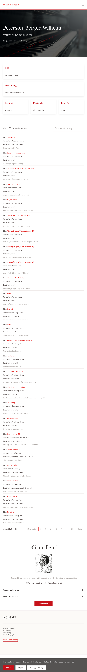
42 (72, 529)
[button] (83, 4)
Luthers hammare (13, 449)
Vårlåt (9, 293)
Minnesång (11, 403)
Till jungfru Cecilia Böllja (16, 278)
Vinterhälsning (12, 418)
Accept (8, 668)
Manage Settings (36, 668)
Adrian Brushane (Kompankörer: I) (19, 340)
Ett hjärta (10, 512)
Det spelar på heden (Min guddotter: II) (21, 168)
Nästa (79, 529)
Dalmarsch (11, 137)
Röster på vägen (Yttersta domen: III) (20, 231)
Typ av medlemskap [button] (11, 590)
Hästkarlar (11, 356)
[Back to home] (11, 4)
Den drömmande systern (16, 153)
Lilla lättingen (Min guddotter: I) (18, 215)
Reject (20, 668)
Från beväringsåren (14, 184)
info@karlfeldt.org (10, 640)
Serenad (10, 309)
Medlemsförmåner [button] (10, 596)
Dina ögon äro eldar (14, 434)
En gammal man (11, 75)
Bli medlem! (43, 603)
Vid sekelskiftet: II (13, 465)
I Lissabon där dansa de (15, 371)
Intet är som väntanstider (16, 387)
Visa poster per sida (15, 128)
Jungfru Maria (12, 200)
